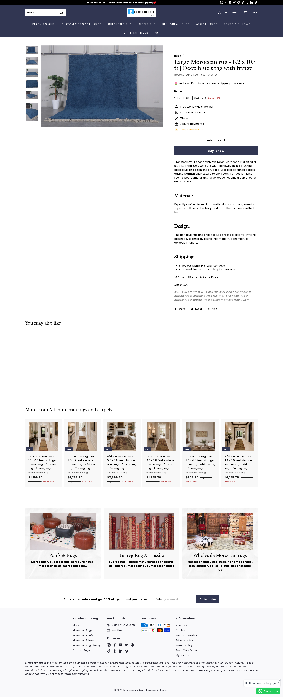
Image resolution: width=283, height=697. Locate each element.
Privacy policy (184, 640)
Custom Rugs (81, 650)
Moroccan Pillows (83, 640)
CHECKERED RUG (120, 24)
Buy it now (216, 151)
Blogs (76, 625)
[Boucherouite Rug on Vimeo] (126, 651)
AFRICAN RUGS (206, 24)
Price (178, 91)
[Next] (31, 124)
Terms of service (186, 635)
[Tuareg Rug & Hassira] (141, 531)
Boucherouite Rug (186, 75)
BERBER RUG (147, 24)
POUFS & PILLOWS (237, 24)
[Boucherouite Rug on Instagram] (109, 645)
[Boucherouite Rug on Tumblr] (114, 651)
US (157, 32)
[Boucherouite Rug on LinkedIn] (120, 651)
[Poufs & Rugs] (63, 531)
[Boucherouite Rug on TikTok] (109, 651)
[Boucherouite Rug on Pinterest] (132, 645)
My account (183, 655)
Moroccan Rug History (86, 645)
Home (177, 55)
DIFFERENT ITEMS (136, 32)
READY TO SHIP (43, 24)
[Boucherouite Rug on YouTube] (120, 645)
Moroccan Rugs (82, 630)
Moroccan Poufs (83, 635)
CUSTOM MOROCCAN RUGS (81, 24)
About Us (182, 625)
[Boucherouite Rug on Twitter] (126, 645)
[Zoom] (102, 86)
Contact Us (183, 630)
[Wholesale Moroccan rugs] (220, 531)
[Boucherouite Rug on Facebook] (114, 645)
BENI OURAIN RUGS (176, 24)
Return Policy (184, 645)
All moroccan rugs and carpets (80, 409)
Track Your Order (186, 650)
